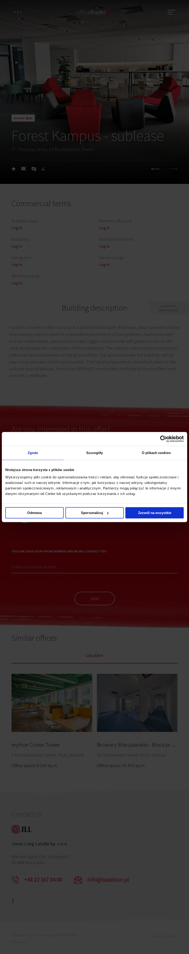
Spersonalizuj (92, 513)
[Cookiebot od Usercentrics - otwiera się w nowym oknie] (163, 438)
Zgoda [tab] (33, 453)
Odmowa (34, 513)
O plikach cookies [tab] (156, 453)
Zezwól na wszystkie (154, 513)
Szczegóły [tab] (94, 453)
